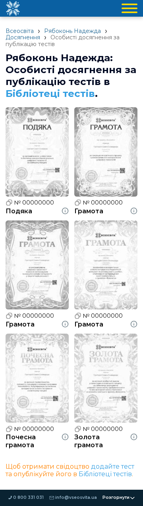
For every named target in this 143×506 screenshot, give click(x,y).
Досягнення (23, 37)
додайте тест (112, 466)
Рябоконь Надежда (72, 31)
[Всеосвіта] (13, 8)
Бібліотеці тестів (50, 93)
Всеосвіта (20, 31)
